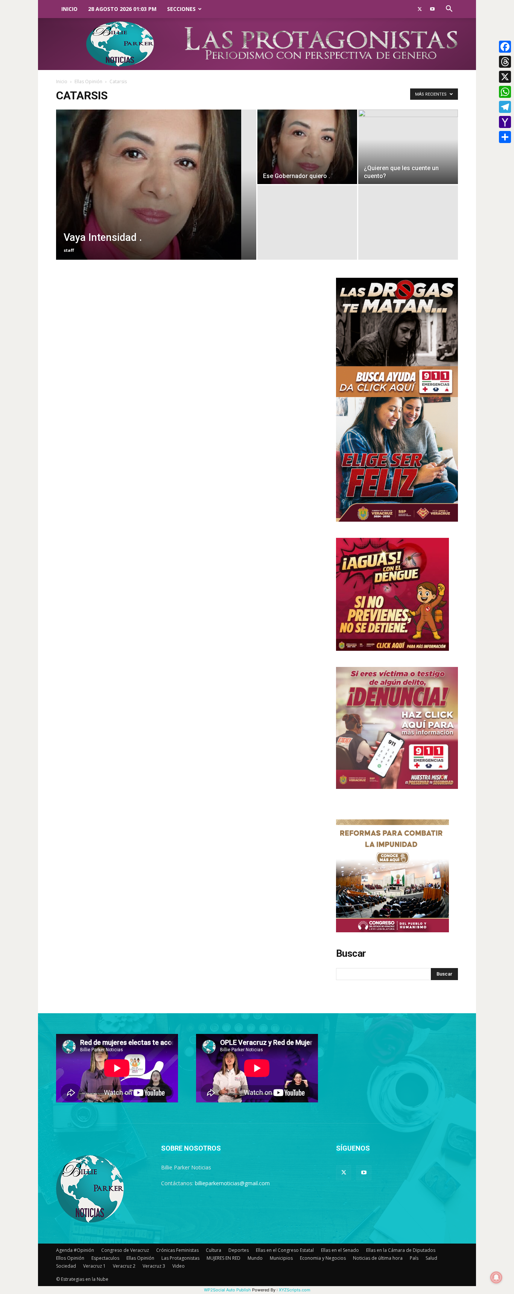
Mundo (255, 1258)
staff (69, 250)
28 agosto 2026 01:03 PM (122, 8)
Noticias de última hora (378, 1258)
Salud (431, 1258)
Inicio (69, 8)
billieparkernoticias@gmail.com (232, 1183)
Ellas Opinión (88, 81)
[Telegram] (504, 106)
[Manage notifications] (496, 1277)
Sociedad (66, 1266)
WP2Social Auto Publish (227, 1289)
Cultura (213, 1250)
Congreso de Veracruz (125, 1250)
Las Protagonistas (180, 1258)
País (414, 1258)
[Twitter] (419, 9)
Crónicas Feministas (177, 1250)
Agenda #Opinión (75, 1250)
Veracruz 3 (154, 1266)
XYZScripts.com (294, 1289)
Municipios (281, 1258)
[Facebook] (504, 46)
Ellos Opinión (70, 1258)
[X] (504, 76)
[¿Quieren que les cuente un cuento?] (408, 147)
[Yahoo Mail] (504, 121)
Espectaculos (105, 1258)
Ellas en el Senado (340, 1250)
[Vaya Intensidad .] (156, 196)
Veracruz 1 (94, 1266)
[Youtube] (432, 9)
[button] (449, 9)
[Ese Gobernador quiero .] (307, 147)
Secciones (181, 8)
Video (178, 1266)
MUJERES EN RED (223, 1258)
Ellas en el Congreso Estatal (285, 1250)
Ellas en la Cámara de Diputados (400, 1250)
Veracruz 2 (124, 1266)
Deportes (238, 1250)
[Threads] (504, 61)
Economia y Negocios (323, 1258)
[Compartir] (504, 137)
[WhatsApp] (504, 91)
